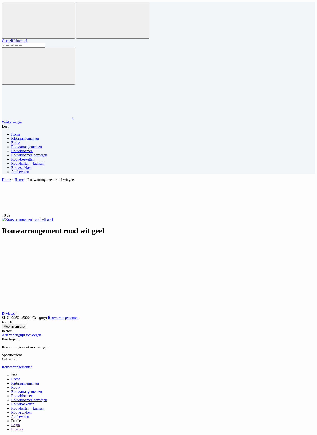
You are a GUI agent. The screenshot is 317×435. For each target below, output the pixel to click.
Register (17, 429)
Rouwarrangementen (63, 318)
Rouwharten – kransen (27, 408)
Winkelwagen (12, 122)
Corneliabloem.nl (14, 41)
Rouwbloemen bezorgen (29, 400)
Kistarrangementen (25, 383)
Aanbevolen (20, 417)
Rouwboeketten (22, 404)
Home (6, 180)
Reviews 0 (9, 313)
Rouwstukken (21, 412)
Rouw (15, 387)
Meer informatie (14, 326)
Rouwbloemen (22, 396)
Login (15, 425)
